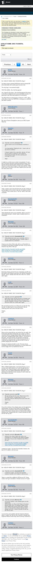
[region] (16, 545)
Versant (15, 534)
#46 (30, 78)
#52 (30, 266)
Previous (7, 64)
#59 (30, 493)
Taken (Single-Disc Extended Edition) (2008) (12, 250)
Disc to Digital (5, 18)
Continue (16, 559)
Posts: (21, 74)
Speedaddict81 (12, 199)
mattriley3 (11, 318)
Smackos (10, 128)
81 (23, 64)
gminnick (10, 258)
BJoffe (10, 70)
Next (29, 64)
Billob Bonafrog (12, 106)
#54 (30, 327)
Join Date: (10, 74)
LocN (9, 282)
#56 (30, 388)
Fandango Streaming (22, 16)
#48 (30, 136)
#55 (30, 361)
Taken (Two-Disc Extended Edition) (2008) (12, 251)
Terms (5, 535)
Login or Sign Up (27, 6)
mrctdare (10, 523)
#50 (30, 207)
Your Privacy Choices (16, 555)
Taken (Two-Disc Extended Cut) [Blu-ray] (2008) (13, 249)
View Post (21, 142)
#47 (30, 115)
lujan (9, 175)
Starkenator (11, 485)
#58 (30, 465)
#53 (30, 290)
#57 (30, 428)
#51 (30, 230)
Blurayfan (11, 221)
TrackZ (10, 353)
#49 (30, 183)
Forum (14, 16)
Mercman (10, 379)
